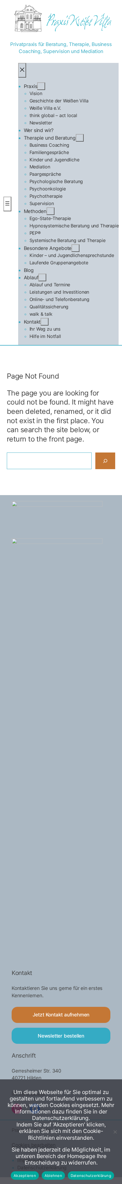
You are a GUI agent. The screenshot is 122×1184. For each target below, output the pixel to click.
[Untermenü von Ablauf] (42, 277)
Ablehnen (53, 1175)
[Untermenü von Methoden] (50, 211)
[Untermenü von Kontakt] (45, 322)
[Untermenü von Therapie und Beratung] (80, 138)
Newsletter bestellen (61, 1036)
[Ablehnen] (115, 1132)
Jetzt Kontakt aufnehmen (61, 1015)
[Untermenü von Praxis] (41, 86)
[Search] (105, 460)
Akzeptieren (25, 1175)
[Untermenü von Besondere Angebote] (75, 248)
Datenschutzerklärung (91, 1175)
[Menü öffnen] (7, 204)
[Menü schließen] (22, 70)
